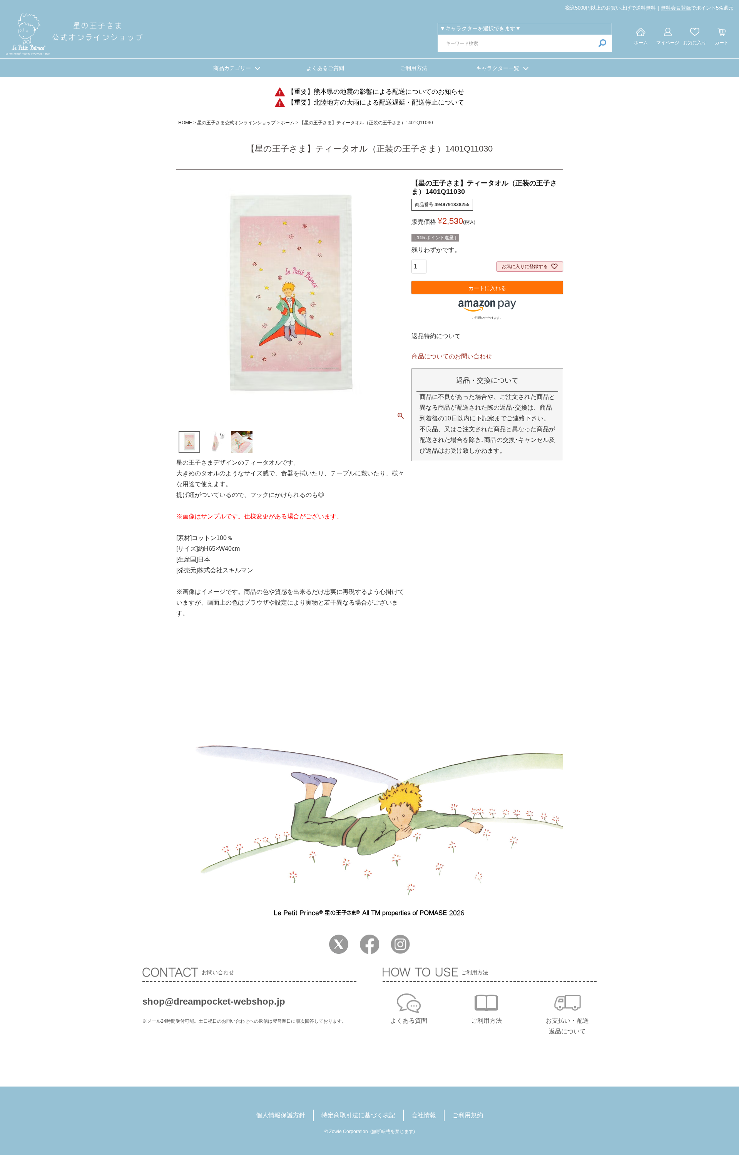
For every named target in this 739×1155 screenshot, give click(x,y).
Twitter (338, 944)
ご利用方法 (413, 68)
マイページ (667, 42)
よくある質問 (408, 1020)
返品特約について (436, 336)
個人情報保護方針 (280, 1115)
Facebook (369, 944)
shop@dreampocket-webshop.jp (213, 1001)
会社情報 (423, 1115)
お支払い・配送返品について (567, 1026)
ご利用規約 (467, 1115)
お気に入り (694, 42)
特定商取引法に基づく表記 (358, 1115)
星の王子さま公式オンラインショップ (236, 122)
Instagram (400, 944)
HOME (185, 122)
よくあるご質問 (325, 68)
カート (722, 42)
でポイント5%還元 (697, 8)
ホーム (641, 42)
